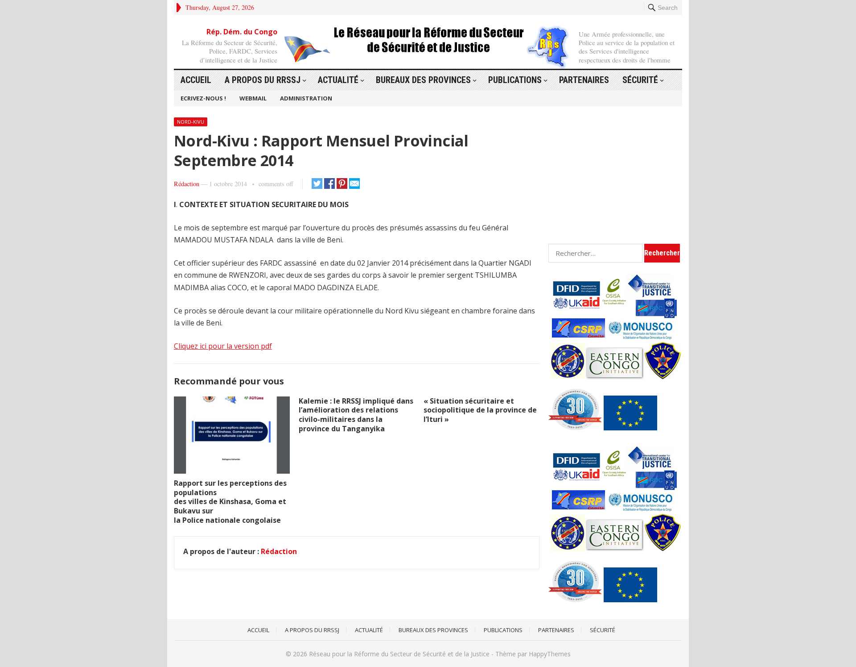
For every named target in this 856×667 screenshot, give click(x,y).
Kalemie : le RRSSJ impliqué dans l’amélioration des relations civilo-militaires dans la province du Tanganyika (356, 415)
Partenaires (584, 80)
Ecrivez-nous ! (203, 98)
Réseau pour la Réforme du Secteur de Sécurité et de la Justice (399, 654)
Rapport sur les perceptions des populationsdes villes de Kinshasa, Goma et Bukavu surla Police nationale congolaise (230, 501)
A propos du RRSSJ (262, 80)
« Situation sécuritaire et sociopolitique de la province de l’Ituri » (480, 410)
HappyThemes (550, 654)
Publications (515, 80)
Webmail (253, 98)
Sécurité (640, 80)
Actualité (338, 80)
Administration (306, 98)
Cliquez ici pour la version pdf (223, 346)
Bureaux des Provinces (423, 80)
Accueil (196, 80)
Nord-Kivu (190, 121)
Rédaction (186, 183)
